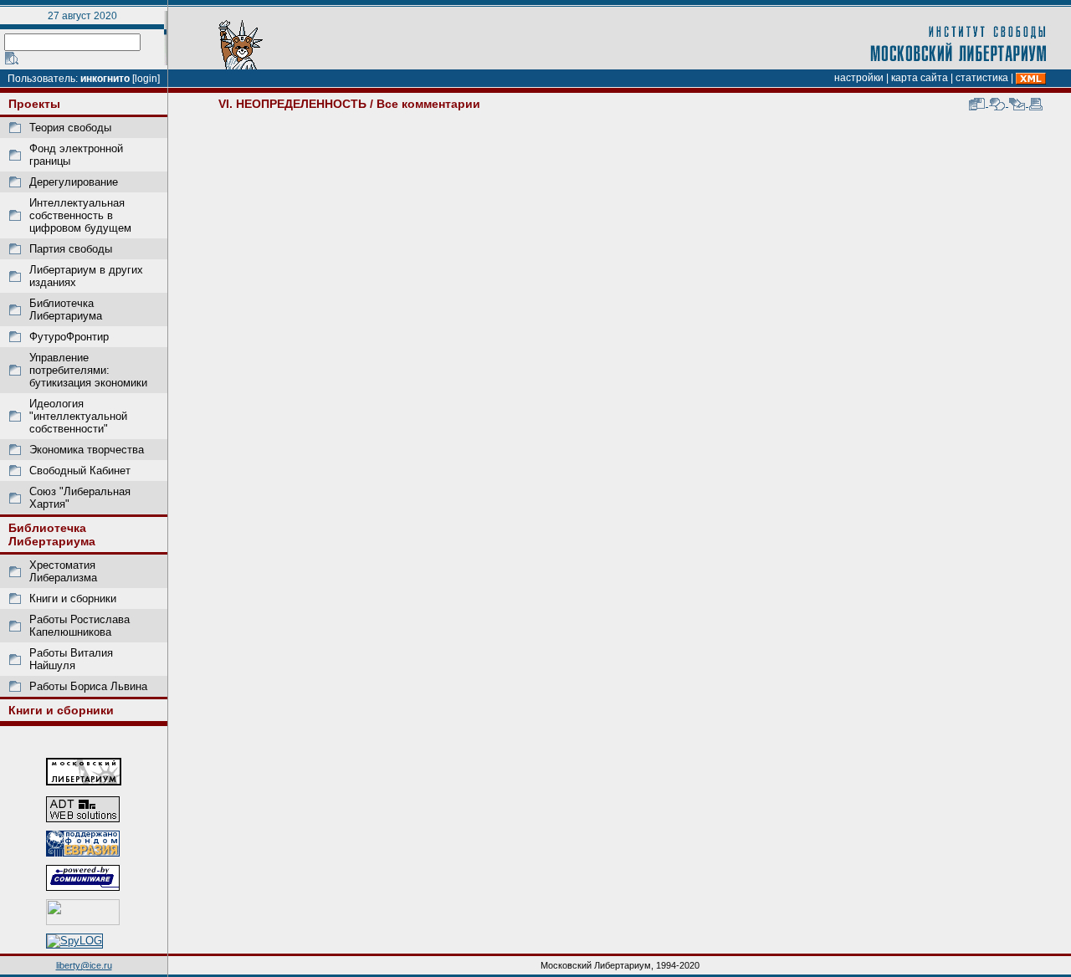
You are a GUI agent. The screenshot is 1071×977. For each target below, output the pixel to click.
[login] (146, 78)
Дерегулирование (73, 182)
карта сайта (919, 78)
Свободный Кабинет (80, 470)
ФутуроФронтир (69, 336)
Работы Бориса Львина (88, 686)
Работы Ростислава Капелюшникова (79, 625)
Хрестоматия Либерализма (63, 571)
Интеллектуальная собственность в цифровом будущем (80, 215)
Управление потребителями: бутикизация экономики (88, 370)
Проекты (34, 103)
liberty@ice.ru (84, 965)
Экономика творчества (86, 449)
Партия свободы (70, 249)
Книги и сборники (72, 598)
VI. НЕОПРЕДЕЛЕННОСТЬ (292, 103)
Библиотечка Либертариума (65, 309)
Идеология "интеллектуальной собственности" (78, 416)
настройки (859, 78)
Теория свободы (70, 127)
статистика (982, 78)
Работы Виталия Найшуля (71, 659)
